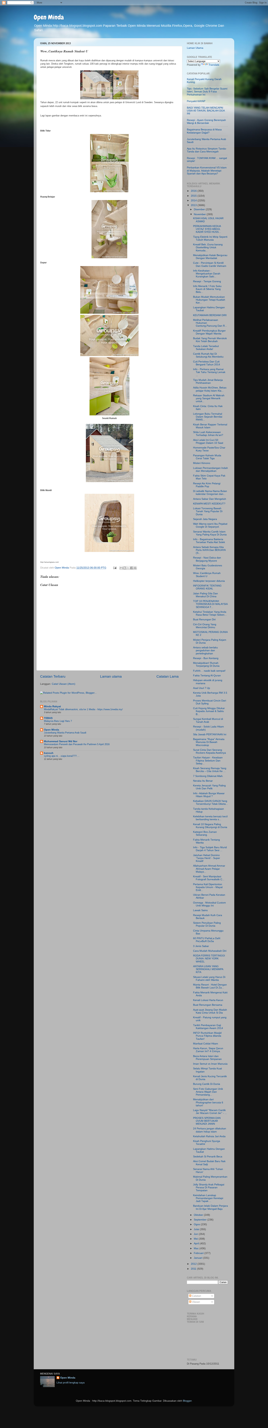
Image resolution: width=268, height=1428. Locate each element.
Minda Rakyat (52, 706)
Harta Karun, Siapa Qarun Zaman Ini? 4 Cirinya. (208, 1050)
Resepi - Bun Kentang (205, 658)
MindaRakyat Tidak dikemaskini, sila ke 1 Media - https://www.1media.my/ (83, 709)
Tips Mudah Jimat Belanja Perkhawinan (208, 381)
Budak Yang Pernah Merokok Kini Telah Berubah (210, 340)
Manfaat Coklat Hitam (205, 1043)
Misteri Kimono (201, 463)
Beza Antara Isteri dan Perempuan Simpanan (207, 1057)
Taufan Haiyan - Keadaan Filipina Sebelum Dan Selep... (208, 760)
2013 (194, 205)
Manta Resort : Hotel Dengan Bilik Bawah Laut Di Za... (210, 986)
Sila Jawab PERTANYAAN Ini (209, 734)
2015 (194, 195)
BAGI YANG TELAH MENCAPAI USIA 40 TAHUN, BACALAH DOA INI (206, 110)
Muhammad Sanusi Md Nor (60, 741)
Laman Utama (195, 48)
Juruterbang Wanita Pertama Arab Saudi (65, 732)
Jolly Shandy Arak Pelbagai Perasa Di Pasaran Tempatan (208, 1187)
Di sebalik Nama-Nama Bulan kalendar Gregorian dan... (210, 492)
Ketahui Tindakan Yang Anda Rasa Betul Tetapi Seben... (210, 613)
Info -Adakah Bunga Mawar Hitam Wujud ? (209, 795)
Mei (196, 1238)
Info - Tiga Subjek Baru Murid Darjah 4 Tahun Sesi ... (210, 849)
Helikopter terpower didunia (209, 581)
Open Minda (49, 17)
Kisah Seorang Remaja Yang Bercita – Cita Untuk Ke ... (209, 770)
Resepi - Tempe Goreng (207, 281)
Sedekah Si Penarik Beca (207, 1156)
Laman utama (111, 676)
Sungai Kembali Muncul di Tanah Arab (208, 720)
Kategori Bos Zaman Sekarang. (205, 833)
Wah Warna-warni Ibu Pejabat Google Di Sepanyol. (210, 525)
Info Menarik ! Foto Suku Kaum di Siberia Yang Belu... (207, 289)
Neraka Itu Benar (203, 780)
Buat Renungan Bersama (207, 1005)
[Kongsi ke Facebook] (131, 568)
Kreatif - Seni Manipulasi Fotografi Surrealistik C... (208, 878)
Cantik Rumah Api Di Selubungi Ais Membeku (208, 355)
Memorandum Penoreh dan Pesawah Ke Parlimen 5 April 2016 (77, 744)
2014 (194, 200)
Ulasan (195, 1302)
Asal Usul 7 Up (201, 688)
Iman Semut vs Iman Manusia (210, 1063)
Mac (196, 1248)
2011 (194, 1268)
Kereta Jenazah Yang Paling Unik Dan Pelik (209, 787)
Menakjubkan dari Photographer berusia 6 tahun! (208, 1102)
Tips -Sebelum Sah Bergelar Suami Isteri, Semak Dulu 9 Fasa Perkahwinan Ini (207, 91)
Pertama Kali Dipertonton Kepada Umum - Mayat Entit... (208, 887)
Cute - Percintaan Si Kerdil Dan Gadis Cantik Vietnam (209, 264)
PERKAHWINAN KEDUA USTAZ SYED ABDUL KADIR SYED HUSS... (207, 229)
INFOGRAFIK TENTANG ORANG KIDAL (207, 587)
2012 (194, 1264)
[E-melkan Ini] (121, 568)
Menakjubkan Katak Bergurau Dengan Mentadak (210, 257)
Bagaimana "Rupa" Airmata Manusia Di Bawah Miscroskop (208, 742)
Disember (200, 209)
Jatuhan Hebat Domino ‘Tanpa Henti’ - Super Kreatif (206, 858)
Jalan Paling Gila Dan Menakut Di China (205, 595)
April (197, 1243)
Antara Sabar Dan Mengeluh (209, 499)
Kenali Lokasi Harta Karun (208, 1000)
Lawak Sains (200, 910)
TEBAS (48, 718)
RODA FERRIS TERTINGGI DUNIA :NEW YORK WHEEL (209, 958)
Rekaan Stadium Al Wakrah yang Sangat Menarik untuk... (208, 398)
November (200, 214)
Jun (196, 1234)
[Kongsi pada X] (128, 568)
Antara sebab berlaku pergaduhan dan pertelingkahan (205, 650)
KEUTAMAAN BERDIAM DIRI (210, 315)
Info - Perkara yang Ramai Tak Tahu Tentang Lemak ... (209, 372)
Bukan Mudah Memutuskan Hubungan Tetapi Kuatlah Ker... (209, 300)
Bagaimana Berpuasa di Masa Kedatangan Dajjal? (204, 131)
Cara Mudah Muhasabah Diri (209, 951)
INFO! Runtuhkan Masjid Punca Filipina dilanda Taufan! (207, 1036)
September (200, 1219)
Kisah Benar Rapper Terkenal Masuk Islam (210, 426)
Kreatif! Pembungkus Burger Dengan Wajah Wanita (209, 332)
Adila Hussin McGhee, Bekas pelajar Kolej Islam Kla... (209, 389)
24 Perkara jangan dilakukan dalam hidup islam (209, 1130)
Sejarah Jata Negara (205, 519)
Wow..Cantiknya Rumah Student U (207, 574)
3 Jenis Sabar (201, 946)
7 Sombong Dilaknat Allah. (208, 776)
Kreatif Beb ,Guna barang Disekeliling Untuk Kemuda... (208, 247)
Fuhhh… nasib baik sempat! (209, 670)
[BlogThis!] (125, 568)
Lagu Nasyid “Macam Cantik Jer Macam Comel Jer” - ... (210, 1111)
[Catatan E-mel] (114, 567)
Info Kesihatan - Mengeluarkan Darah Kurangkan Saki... (206, 273)
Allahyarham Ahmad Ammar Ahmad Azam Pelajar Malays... (209, 868)
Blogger (187, 1400)
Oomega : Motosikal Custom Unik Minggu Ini (209, 904)
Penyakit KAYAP (196, 101)
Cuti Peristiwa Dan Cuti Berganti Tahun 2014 (206, 363)
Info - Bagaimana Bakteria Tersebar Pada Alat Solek (209, 541)
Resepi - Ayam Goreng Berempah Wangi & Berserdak (206, 121)
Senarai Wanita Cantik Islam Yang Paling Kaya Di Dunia (210, 533)
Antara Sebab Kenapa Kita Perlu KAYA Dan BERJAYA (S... (209, 550)
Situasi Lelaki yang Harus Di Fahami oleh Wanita (209, 978)
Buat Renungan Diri (204, 619)
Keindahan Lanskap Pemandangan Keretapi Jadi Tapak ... (208, 1198)
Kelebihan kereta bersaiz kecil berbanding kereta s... (210, 818)
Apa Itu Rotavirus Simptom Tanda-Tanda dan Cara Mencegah (207, 150)
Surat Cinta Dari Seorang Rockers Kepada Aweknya (209, 751)
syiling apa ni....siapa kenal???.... (61, 756)
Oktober (199, 1215)
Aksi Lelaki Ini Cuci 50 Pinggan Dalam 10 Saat (208, 441)
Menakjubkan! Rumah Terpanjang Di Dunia (206, 664)
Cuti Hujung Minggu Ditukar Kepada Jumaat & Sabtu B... (209, 711)
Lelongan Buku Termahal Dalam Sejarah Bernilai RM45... (207, 416)
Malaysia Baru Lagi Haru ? (58, 721)
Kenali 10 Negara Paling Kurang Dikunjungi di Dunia (210, 826)
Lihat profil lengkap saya (71, 1382)
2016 (194, 191)
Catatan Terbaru (52, 676)
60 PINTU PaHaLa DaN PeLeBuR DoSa (206, 940)
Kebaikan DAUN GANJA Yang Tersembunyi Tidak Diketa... (210, 802)
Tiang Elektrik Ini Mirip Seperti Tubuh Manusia (210, 238)
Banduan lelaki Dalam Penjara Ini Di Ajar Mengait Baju (210, 1207)
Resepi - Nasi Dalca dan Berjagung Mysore (207, 559)
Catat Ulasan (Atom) (63, 684)
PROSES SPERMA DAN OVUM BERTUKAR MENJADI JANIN (207, 1121)
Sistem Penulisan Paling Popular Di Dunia (207, 924)
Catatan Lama (167, 676)
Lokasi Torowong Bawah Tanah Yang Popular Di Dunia (207, 511)
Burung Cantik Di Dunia (206, 1084)
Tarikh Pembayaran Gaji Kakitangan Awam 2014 (208, 1027)
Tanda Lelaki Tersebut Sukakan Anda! (206, 347)
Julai (197, 1229)
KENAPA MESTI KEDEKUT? (209, 503)
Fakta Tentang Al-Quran (207, 675)
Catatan (196, 1296)
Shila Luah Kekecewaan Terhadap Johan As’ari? (208, 433)
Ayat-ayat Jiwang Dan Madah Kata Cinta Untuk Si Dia (210, 1011)
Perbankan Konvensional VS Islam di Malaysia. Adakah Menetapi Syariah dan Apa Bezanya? (207, 170)
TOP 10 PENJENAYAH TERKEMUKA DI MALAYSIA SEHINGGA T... (210, 604)
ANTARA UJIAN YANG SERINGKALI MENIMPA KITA (208, 969)
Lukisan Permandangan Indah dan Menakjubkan (210, 469)
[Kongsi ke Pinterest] (135, 568)
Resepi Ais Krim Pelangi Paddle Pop (206, 485)
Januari (198, 1258)
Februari (199, 1253)
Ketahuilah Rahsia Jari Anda (209, 1136)
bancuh (48, 753)
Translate (214, 64)
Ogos (197, 1224)
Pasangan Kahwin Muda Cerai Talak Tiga (207, 457)
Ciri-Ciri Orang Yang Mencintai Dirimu (204, 626)
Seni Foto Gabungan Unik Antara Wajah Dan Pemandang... (208, 1092)
